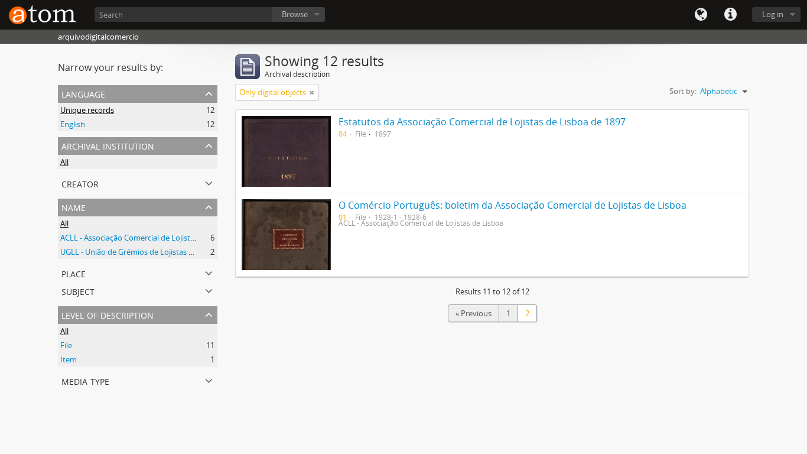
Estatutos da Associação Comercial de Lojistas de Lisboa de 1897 (482, 121)
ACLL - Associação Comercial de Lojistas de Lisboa (146, 237)
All (64, 162)
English (72, 124)
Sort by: (683, 91)
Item (68, 359)
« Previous (473, 313)
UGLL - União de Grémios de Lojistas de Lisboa (141, 252)
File (66, 345)
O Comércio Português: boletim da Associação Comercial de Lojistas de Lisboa (512, 205)
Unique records (87, 110)
